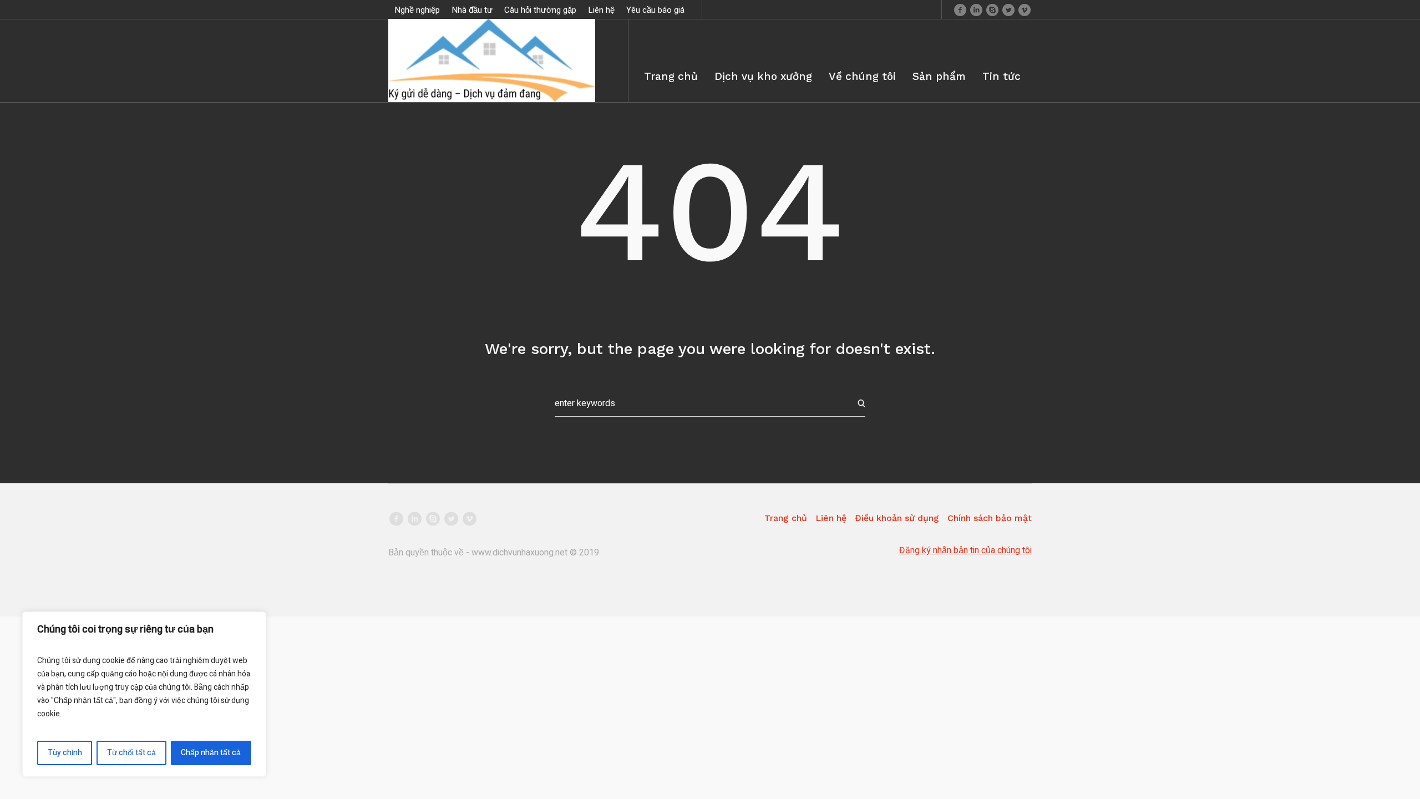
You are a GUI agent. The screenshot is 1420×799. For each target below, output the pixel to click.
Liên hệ (830, 518)
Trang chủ (785, 518)
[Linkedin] (976, 9)
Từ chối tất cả (131, 752)
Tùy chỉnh (65, 752)
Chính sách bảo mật (989, 518)
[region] (144, 694)
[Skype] (992, 9)
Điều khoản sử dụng (897, 518)
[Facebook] (960, 9)
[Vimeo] (1024, 9)
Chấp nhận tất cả (211, 752)
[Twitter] (1008, 9)
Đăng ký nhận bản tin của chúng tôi (965, 550)
